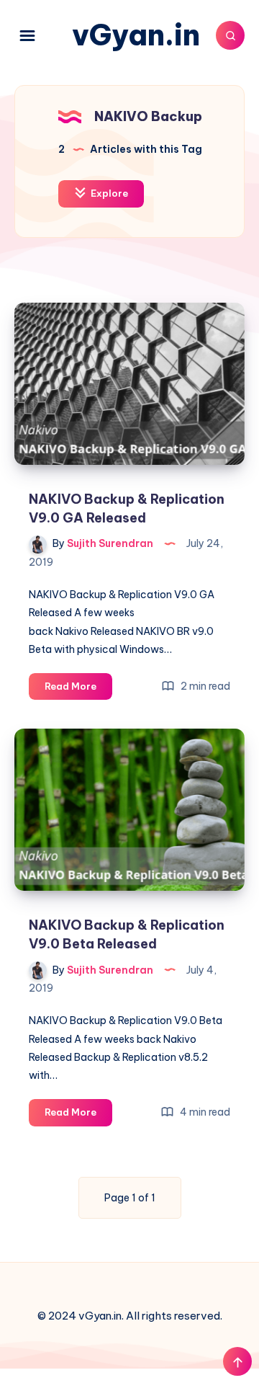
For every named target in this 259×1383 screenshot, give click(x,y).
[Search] (230, 35)
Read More (78, 690)
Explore (108, 193)
